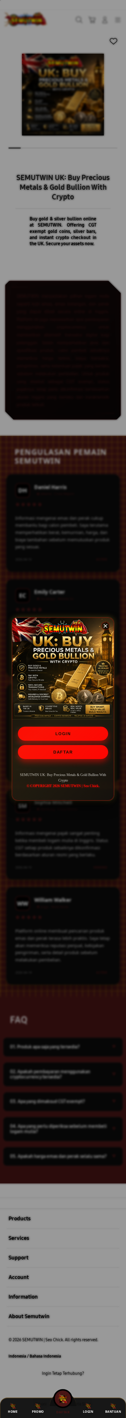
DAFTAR (63, 752)
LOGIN (63, 733)
